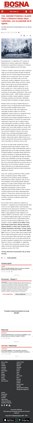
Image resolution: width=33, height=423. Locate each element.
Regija (3, 374)
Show (18, 374)
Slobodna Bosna (16, 415)
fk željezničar (11, 258)
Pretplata (4, 396)
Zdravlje (19, 367)
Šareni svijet (20, 384)
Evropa (3, 375)
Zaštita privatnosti (6, 402)
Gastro (18, 369)
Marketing (4, 394)
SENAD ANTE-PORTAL (22, 387)
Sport (2, 372)
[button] (30, 40)
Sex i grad (19, 375)
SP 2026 (19, 386)
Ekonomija (4, 370)
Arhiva (3, 392)
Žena (18, 377)
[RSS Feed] (2, 405)
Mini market (4, 381)
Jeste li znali (20, 362)
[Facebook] (4, 405)
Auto (18, 372)
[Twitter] (7, 405)
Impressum (4, 399)
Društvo (3, 379)
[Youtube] (9, 405)
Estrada (19, 379)
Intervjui (3, 367)
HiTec (18, 370)
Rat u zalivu (4, 362)
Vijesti (3, 364)
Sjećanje (19, 364)
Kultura (19, 365)
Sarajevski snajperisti (23, 389)
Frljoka (18, 382)
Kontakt (3, 397)
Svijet (2, 377)
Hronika (3, 369)
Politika (3, 365)
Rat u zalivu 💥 (14, 11)
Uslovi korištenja (6, 401)
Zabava (19, 381)
